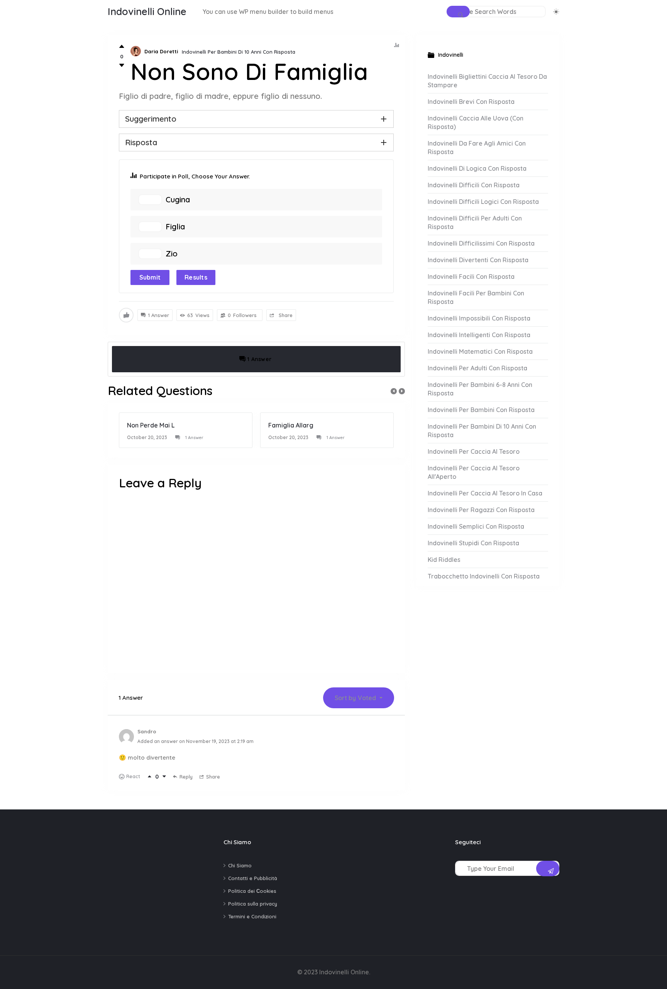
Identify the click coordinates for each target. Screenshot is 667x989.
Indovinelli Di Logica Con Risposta (477, 168)
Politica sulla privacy (252, 904)
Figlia (175, 226)
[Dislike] (121, 65)
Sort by (355, 698)
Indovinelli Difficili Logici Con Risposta (483, 201)
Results (196, 277)
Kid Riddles (444, 559)
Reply (186, 777)
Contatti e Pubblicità (252, 878)
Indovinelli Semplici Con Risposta (476, 526)
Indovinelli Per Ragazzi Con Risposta (481, 510)
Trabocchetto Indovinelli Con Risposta (484, 576)
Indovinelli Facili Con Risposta (471, 276)
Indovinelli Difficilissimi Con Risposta (481, 243)
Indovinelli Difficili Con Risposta (474, 185)
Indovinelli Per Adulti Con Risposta (477, 368)
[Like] (121, 46)
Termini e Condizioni (252, 916)
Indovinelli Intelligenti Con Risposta (479, 335)
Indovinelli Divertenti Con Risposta (478, 260)
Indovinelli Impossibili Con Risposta (479, 318)
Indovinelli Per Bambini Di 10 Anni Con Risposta (238, 52)
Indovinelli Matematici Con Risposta (480, 351)
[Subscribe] (547, 868)
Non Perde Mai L (150, 425)
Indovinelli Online (147, 11)
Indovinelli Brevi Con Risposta (471, 101)
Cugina (178, 199)
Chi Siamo (240, 865)
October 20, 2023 (147, 437)
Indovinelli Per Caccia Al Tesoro (474, 451)
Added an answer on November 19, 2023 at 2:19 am (195, 741)
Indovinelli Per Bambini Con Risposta (481, 410)
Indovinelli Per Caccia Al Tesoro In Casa (485, 493)
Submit (150, 277)
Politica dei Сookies (252, 891)
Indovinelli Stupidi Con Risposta (473, 543)
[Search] (458, 11)
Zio (172, 253)
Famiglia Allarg (290, 425)
